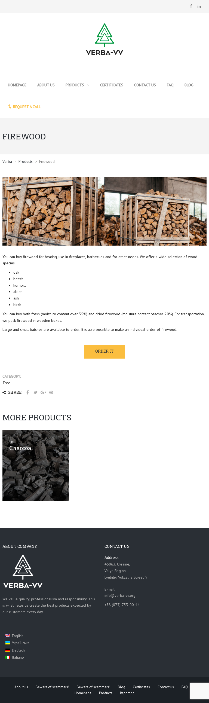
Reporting (127, 693)
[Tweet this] (35, 392)
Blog (189, 84)
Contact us (145, 84)
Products (75, 84)
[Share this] (27, 392)
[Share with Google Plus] (43, 392)
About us (46, 84)
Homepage (17, 84)
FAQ (170, 84)
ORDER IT (104, 351)
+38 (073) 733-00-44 (122, 604)
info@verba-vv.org (120, 595)
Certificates (111, 84)
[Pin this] (51, 392)
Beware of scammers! (52, 687)
